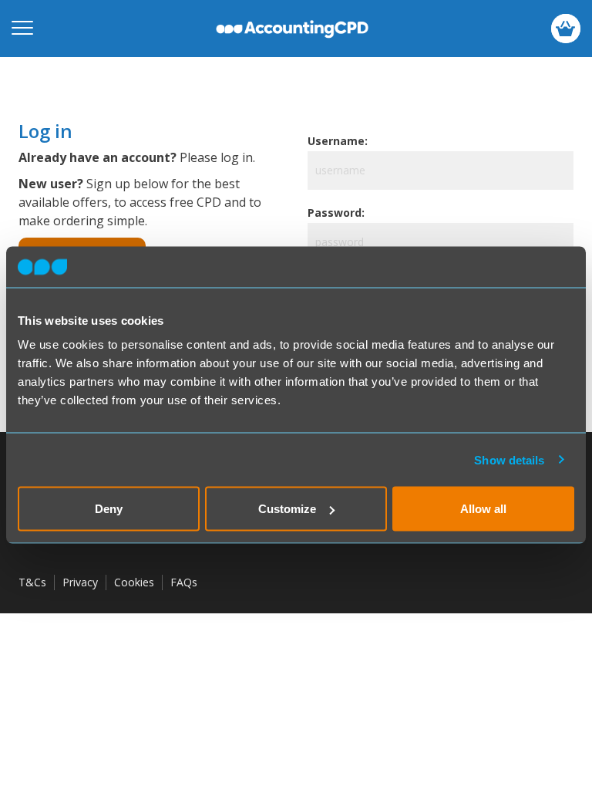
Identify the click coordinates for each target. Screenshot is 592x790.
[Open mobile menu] (22, 28)
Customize (287, 508)
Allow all (483, 508)
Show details (509, 459)
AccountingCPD (292, 29)
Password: (336, 212)
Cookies (134, 582)
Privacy (80, 582)
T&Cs (32, 582)
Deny (109, 508)
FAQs (183, 582)
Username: (338, 140)
